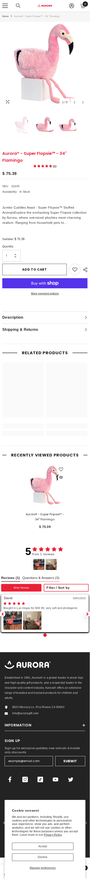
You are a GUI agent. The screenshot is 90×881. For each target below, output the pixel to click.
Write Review (21, 587)
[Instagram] (25, 779)
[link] (23, 425)
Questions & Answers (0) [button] (41, 578)
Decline (42, 857)
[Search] (18, 5)
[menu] (5, 5)
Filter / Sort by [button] (58, 587)
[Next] (83, 102)
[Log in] (72, 6)
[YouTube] (55, 779)
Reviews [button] (10, 578)
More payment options (45, 293)
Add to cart (34, 269)
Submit (70, 761)
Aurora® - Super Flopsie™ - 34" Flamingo (45, 516)
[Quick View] (61, 477)
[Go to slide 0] (45, 635)
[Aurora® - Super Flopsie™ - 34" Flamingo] (45, 485)
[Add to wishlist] (75, 269)
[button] (38, 564)
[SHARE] (84, 269)
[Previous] (74, 102)
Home (5, 16)
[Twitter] (70, 779)
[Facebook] (10, 779)
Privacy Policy (53, 834)
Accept (42, 846)
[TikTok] (40, 779)
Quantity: (8, 246)
